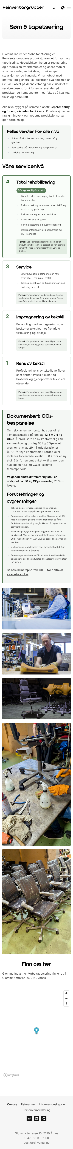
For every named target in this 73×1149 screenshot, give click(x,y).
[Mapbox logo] (11, 1075)
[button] (36, 1031)
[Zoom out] (66, 998)
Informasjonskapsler (52, 1104)
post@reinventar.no (37, 1142)
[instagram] (29, 1118)
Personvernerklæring (36, 1110)
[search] (55, 8)
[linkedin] (36, 1118)
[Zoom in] (66, 993)
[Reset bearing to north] (66, 1003)
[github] (43, 1118)
